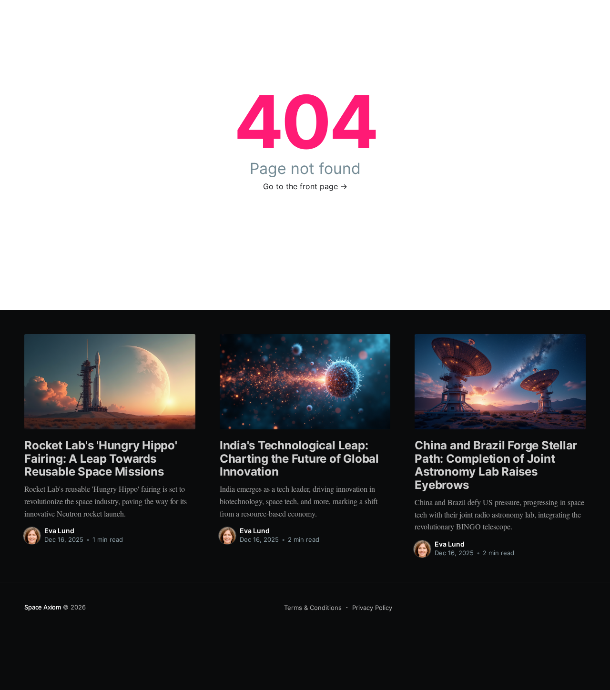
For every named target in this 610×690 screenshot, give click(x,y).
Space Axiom (42, 607)
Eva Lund (59, 531)
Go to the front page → (305, 186)
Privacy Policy (372, 607)
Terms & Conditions (313, 607)
